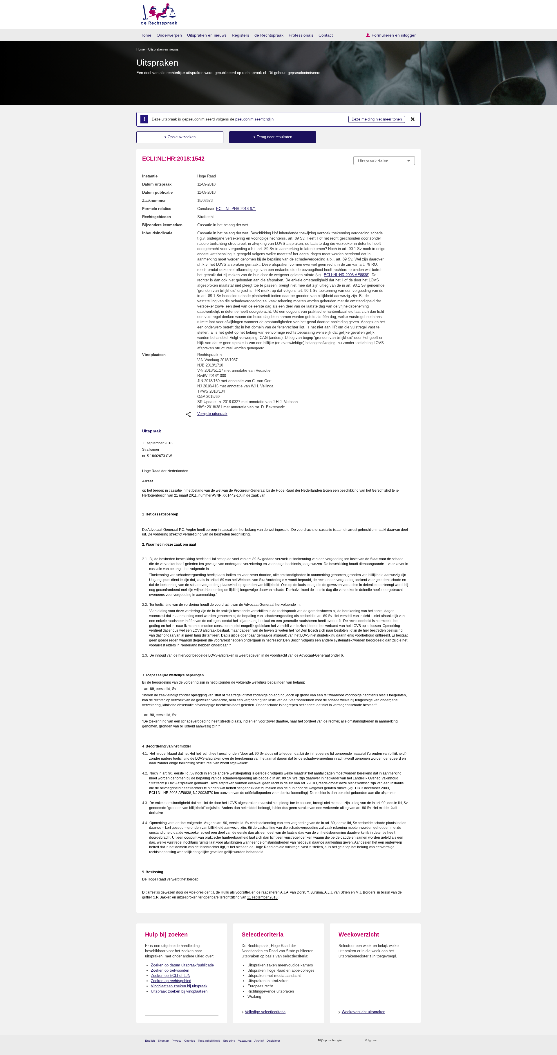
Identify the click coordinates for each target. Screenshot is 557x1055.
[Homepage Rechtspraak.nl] (157, 13)
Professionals (301, 35)
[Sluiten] (413, 119)
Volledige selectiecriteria (265, 1012)
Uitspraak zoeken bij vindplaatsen (179, 991)
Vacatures (245, 1040)
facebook (389, 1041)
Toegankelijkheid (209, 1040)
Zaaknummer (154, 200)
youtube (412, 1041)
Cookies (189, 1040)
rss (347, 1041)
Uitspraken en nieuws (207, 35)
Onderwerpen (169, 35)
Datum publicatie (157, 192)
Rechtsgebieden (156, 217)
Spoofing (229, 1040)
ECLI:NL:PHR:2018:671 (236, 208)
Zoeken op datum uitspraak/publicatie (182, 965)
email (355, 1041)
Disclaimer (273, 1040)
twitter (382, 1041)
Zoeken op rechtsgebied (171, 981)
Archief (259, 1040)
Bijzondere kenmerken (162, 225)
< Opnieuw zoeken (180, 137)
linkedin (404, 1041)
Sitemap (163, 1040)
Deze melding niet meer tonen (377, 119)
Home (145, 35)
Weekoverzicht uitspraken (363, 1012)
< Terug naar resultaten (272, 137)
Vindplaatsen (154, 355)
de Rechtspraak (268, 35)
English (150, 1040)
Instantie (150, 176)
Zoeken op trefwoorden (170, 970)
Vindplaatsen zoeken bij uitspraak (179, 986)
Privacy (176, 1040)
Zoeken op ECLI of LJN (170, 975)
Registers (240, 35)
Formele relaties (156, 208)
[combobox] (384, 160)
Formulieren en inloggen (394, 35)
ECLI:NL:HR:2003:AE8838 (346, 275)
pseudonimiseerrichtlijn (254, 119)
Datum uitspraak (156, 184)
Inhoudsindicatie (157, 233)
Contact (326, 35)
